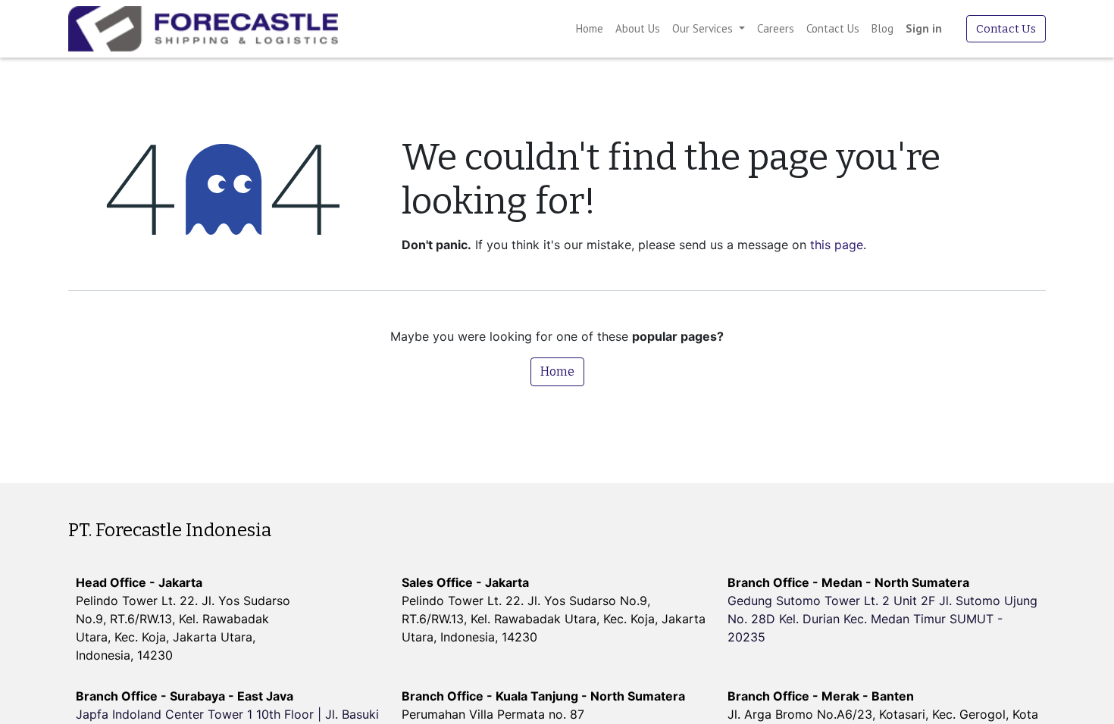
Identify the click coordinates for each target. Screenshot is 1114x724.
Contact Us (1006, 29)
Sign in (924, 28)
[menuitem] (589, 29)
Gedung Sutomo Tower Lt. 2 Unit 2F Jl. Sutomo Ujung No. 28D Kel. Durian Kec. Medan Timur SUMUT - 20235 (882, 618)
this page (836, 244)
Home (557, 371)
